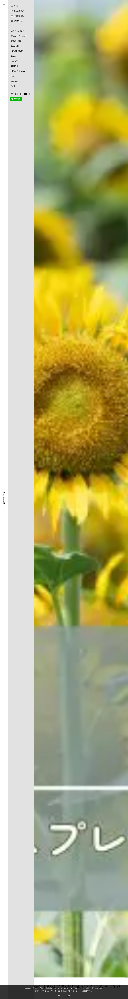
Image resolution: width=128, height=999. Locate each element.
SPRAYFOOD (16, 41)
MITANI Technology (18, 71)
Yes (59, 995)
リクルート (18, 6)
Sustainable (15, 46)
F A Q (13, 86)
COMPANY (18, 21)
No (69, 995)
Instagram (14, 81)
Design (13, 56)
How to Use (15, 61)
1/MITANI (14, 66)
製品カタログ (19, 11)
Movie (13, 76)
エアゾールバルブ (17, 31)
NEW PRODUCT (17, 51)
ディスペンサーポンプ (19, 36)
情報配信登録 (19, 16)
